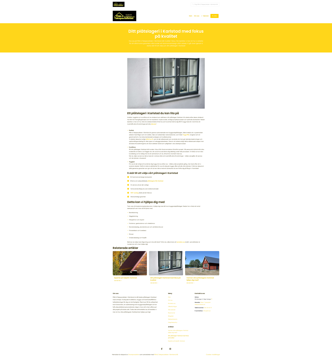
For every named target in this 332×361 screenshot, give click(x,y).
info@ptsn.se (206, 310)
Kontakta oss (172, 303)
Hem (190, 16)
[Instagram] (170, 349)
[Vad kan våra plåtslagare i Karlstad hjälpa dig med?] (202, 263)
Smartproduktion (133, 354)
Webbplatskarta (172, 319)
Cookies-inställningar (213, 354)
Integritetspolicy (172, 322)
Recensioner (171, 313)
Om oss (196, 16)
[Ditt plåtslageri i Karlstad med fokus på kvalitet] (166, 263)
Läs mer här (117, 280)
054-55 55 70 (208, 307)
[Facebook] (162, 349)
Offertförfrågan (172, 306)
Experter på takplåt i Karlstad (125, 278)
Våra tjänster (171, 309)
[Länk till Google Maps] (211, 299)
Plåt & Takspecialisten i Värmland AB (166, 354)
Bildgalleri (171, 316)
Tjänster (206, 16)
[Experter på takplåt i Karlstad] (130, 263)
